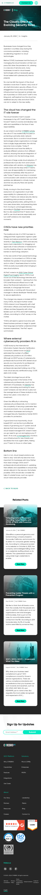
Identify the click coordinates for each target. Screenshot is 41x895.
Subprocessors (28, 881)
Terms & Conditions (7, 881)
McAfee (17, 209)
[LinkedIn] (5, 868)
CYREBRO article (28, 131)
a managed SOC (23, 436)
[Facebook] (15, 868)
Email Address (11, 732)
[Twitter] (10, 868)
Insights (24, 36)
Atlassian (29, 165)
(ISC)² (28, 351)
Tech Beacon (17, 242)
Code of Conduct (36, 881)
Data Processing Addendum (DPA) (19, 881)
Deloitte (28, 385)
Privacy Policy (13, 881)
